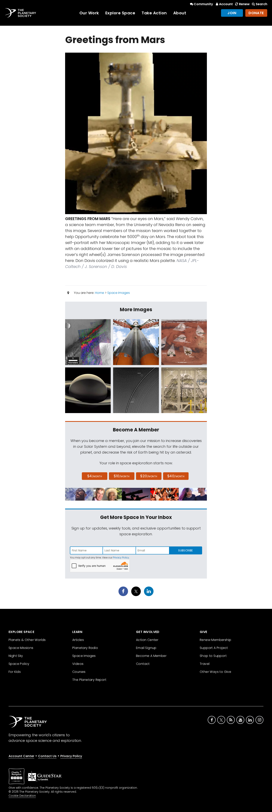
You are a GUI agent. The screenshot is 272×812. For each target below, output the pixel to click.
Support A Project (214, 648)
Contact (143, 663)
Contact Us (47, 756)
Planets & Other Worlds (27, 640)
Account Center (21, 756)
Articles (78, 640)
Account (226, 4)
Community (203, 4)
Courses (79, 671)
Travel (204, 663)
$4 (94, 475)
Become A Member (151, 656)
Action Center (147, 640)
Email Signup (146, 648)
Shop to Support (213, 656)
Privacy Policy (121, 557)
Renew (244, 4)
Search (261, 4)
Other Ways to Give (215, 671)
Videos (77, 663)
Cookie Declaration (22, 796)
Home (99, 292)
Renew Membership (215, 640)
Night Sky (16, 656)
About (179, 13)
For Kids (15, 671)
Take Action (154, 13)
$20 (148, 475)
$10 (121, 475)
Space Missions (21, 648)
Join (232, 12)
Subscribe (185, 550)
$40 (175, 475)
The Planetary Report (89, 679)
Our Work (89, 13)
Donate (256, 12)
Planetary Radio (85, 648)
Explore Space (120, 13)
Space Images (118, 292)
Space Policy (19, 663)
